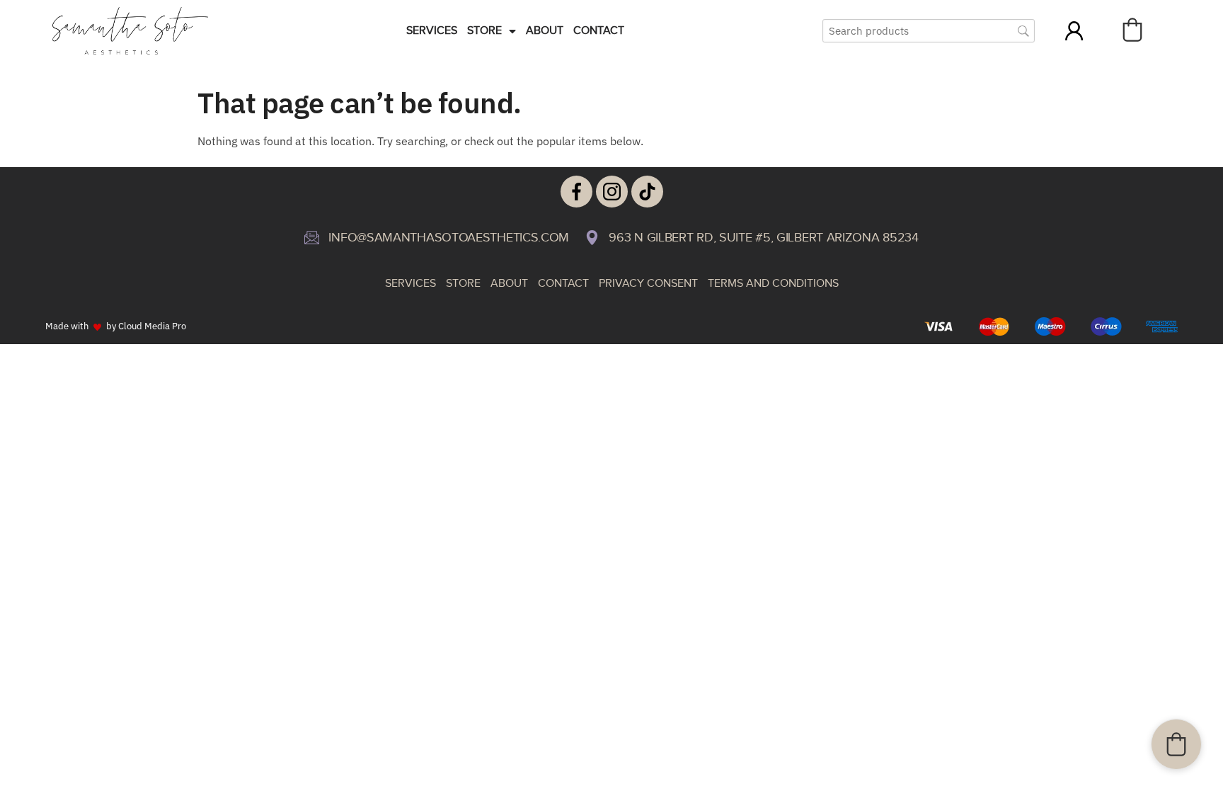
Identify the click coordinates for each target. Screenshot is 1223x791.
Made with (66, 325)
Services (431, 31)
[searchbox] (928, 30)
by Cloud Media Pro (146, 325)
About (544, 31)
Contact (598, 31)
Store (484, 31)
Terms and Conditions (773, 283)
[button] (1132, 29)
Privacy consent (648, 283)
